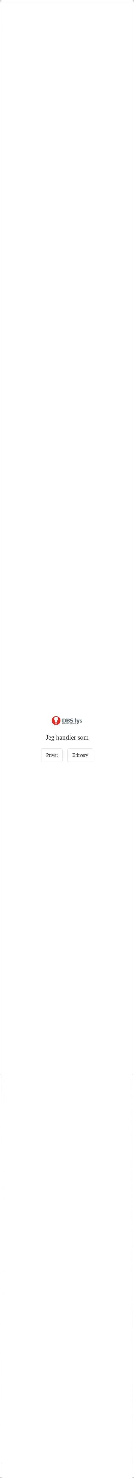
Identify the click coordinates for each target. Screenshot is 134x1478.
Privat (52, 755)
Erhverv (80, 755)
